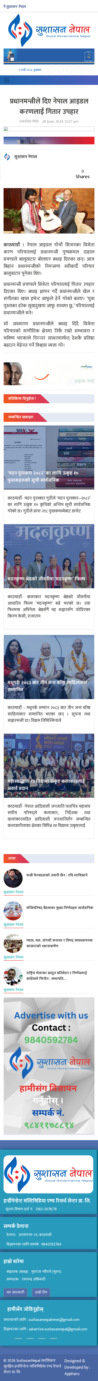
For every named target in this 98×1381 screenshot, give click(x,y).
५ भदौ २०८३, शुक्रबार (30, 70)
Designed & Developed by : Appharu (77, 1367)
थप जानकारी (15, 1292)
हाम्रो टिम (41, 1292)
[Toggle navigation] (6, 80)
